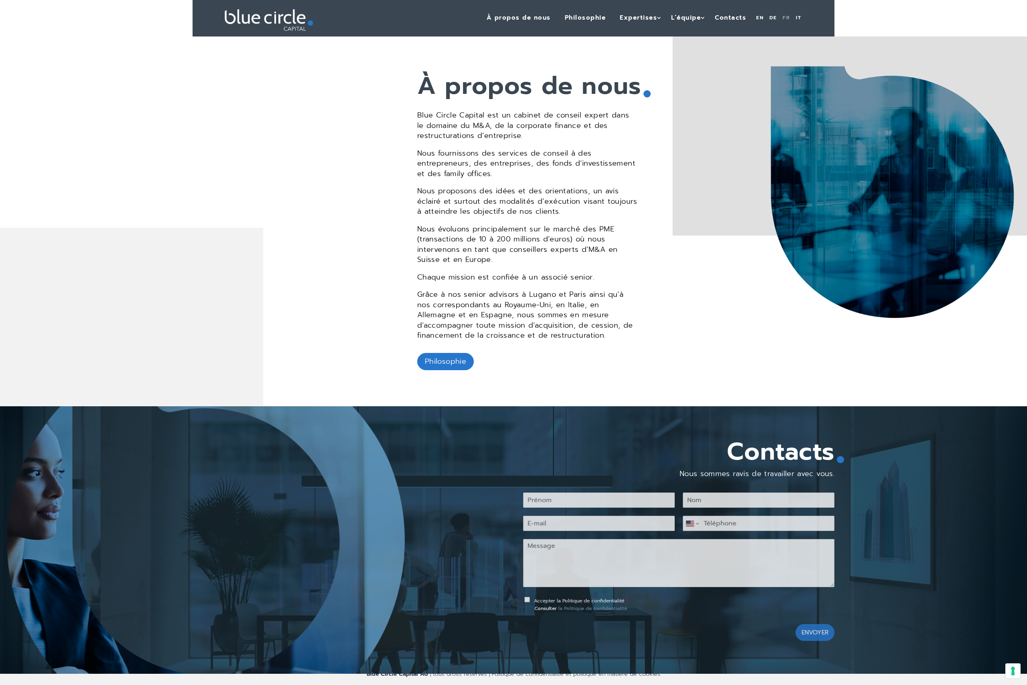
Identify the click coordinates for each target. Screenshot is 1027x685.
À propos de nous (519, 17)
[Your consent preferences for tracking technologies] (1013, 671)
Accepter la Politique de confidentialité (581, 600)
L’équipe (686, 17)
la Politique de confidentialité (592, 608)
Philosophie (585, 17)
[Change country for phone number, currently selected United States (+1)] (692, 523)
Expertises (638, 17)
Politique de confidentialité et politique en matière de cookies (575, 674)
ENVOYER (815, 632)
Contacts (730, 17)
